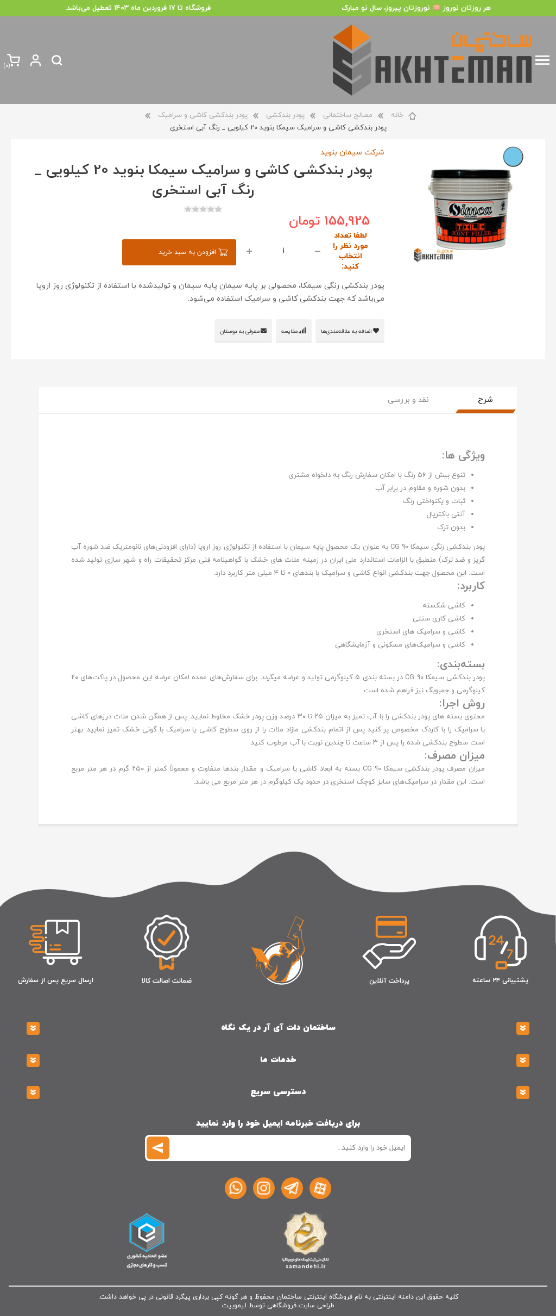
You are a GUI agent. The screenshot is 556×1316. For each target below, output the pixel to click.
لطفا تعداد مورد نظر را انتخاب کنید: (350, 251)
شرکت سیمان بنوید (352, 152)
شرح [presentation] (485, 400)
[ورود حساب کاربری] (35, 60)
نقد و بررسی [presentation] (408, 400)
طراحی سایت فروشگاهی (300, 1305)
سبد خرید (7, 66)
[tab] (485, 400)
